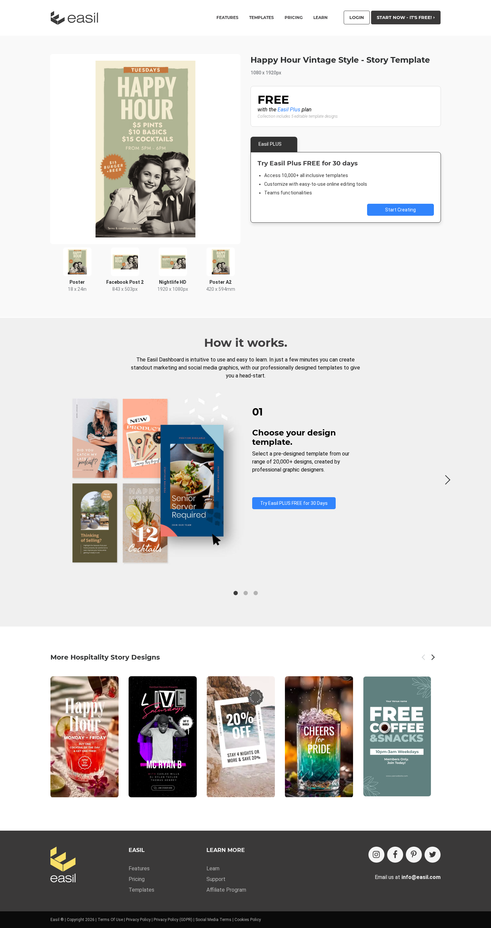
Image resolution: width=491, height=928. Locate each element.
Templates (141, 890)
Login (356, 17)
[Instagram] (376, 855)
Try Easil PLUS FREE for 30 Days (294, 503)
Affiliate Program (226, 890)
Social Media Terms (213, 919)
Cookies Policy (247, 919)
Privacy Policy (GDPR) (173, 919)
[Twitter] (433, 855)
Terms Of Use (110, 919)
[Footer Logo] (62, 865)
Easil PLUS (270, 144)
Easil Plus (289, 109)
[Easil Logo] (76, 18)
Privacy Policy (138, 919)
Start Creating (400, 209)
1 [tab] (235, 593)
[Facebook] (395, 855)
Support (215, 879)
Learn (320, 17)
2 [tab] (245, 593)
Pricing (294, 17)
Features (139, 868)
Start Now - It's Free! (405, 17)
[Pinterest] (414, 855)
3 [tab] (255, 593)
